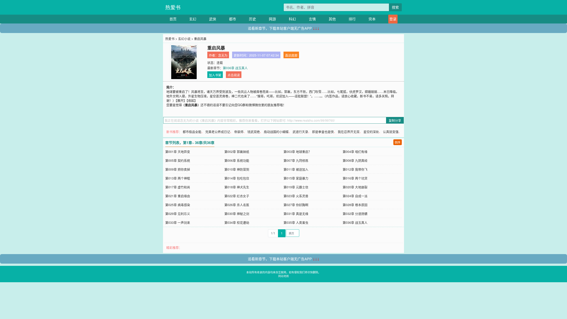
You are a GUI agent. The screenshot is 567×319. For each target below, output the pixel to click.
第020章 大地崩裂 (355, 187)
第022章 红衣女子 (236, 196)
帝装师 (238, 131)
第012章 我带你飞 (355, 169)
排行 (352, 18)
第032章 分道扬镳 (355, 213)
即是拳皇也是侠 (323, 131)
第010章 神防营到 (236, 169)
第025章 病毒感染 (177, 204)
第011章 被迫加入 (296, 169)
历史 (252, 18)
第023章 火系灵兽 (296, 196)
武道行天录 (300, 131)
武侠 (212, 18)
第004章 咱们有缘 (355, 151)
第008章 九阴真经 (355, 160)
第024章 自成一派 (355, 196)
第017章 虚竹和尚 (177, 187)
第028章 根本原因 (355, 204)
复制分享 (395, 120)
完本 (372, 18)
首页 (173, 18)
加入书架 (215, 75)
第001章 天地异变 (177, 151)
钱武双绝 (253, 131)
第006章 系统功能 (236, 160)
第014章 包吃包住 (236, 178)
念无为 (222, 55)
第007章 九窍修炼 (296, 160)
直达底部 (291, 55)
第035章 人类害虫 (296, 222)
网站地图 (283, 276)
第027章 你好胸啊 (296, 204)
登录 (392, 18)
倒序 (397, 142)
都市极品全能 (192, 131)
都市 (232, 18)
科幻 (292, 18)
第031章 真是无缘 (296, 213)
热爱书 (173, 7)
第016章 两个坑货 (355, 178)
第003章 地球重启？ (297, 151)
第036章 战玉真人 (235, 68)
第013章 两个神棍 (177, 178)
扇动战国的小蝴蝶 (276, 131)
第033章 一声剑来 (177, 222)
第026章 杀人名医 (236, 204)
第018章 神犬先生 (236, 187)
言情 (312, 18)
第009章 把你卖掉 (177, 169)
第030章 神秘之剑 (236, 213)
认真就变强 (390, 131)
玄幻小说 (184, 38)
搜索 (395, 7)
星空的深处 (371, 131)
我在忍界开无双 (348, 131)
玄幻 (192, 18)
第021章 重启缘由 (177, 196)
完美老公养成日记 (217, 131)
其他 (332, 18)
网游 (272, 18)
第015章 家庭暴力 (296, 178)
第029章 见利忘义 (177, 213)
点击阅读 (233, 75)
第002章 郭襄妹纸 (236, 151)
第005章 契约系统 (177, 160)
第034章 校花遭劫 (236, 222)
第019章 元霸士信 (296, 187)
